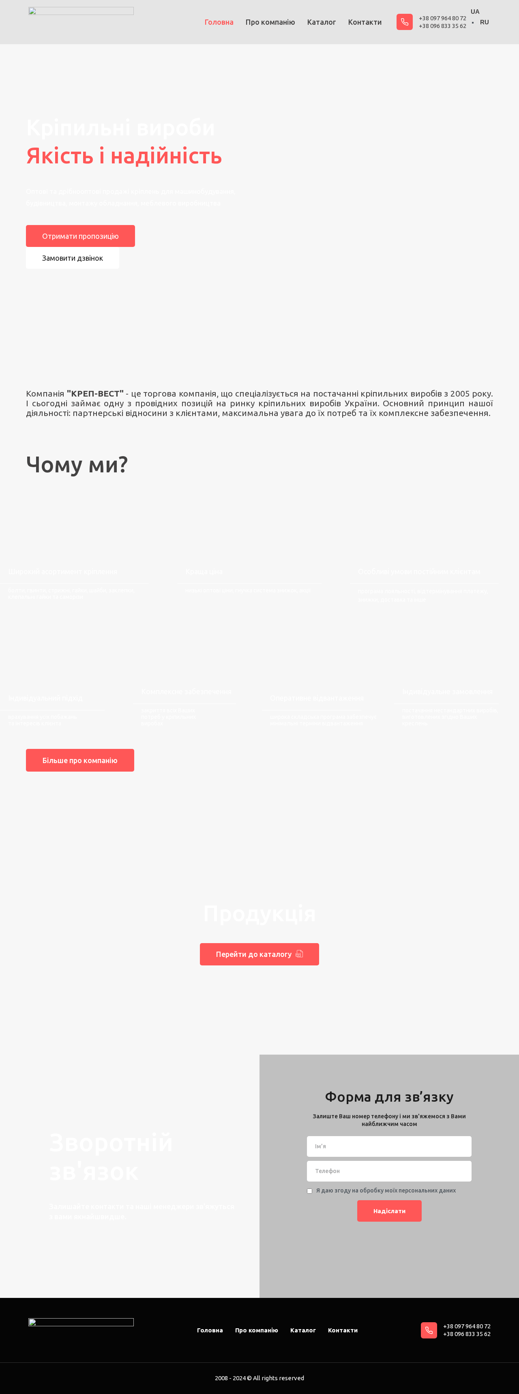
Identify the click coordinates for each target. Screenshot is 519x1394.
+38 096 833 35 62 (442, 25)
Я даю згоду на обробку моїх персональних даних (386, 1190)
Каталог (321, 22)
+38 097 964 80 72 (442, 18)
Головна (219, 22)
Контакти (365, 22)
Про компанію (270, 22)
